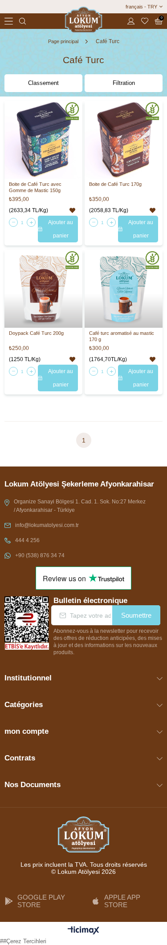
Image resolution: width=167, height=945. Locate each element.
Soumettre (136, 615)
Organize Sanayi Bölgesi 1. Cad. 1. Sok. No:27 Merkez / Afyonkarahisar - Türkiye (80, 506)
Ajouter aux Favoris (72, 210)
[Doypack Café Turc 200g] (43, 289)
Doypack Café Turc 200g (36, 333)
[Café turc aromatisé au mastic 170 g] (124, 289)
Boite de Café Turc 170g (115, 184)
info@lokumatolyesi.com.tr (47, 525)
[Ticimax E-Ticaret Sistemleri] (83, 931)
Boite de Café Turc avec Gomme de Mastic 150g (35, 187)
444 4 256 (27, 540)
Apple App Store (122, 901)
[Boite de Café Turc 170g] (124, 140)
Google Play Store (41, 901)
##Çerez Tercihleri (23, 941)
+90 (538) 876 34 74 (40, 555)
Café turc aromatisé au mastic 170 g (121, 336)
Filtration (124, 83)
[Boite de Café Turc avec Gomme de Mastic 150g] (43, 140)
